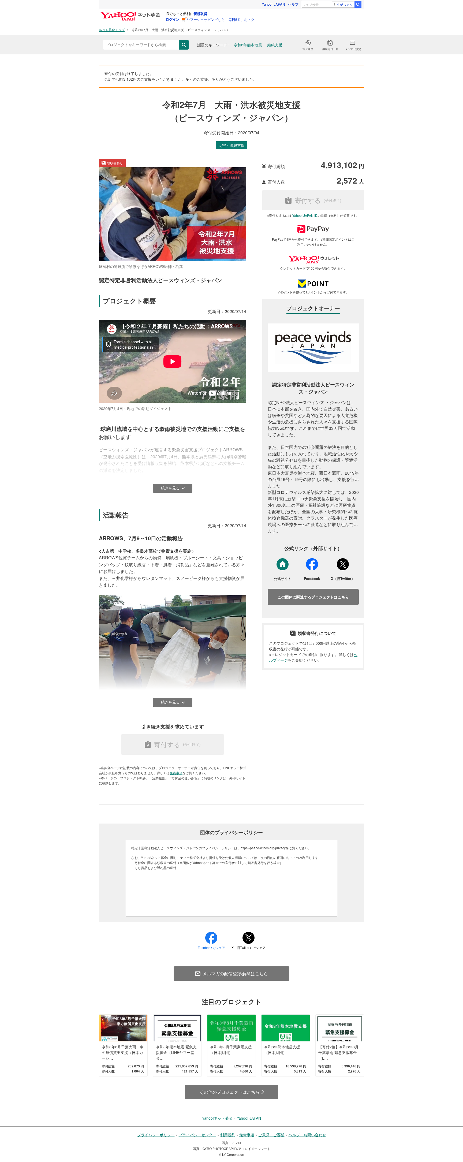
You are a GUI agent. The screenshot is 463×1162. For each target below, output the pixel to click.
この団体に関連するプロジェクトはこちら (313, 596)
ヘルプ (293, 4)
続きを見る (170, 488)
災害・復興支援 (231, 145)
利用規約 (227, 1134)
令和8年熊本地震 (248, 44)
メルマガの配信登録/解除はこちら (235, 973)
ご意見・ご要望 (271, 1134)
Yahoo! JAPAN (273, 4)
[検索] (357, 4)
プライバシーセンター (197, 1134)
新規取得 (200, 13)
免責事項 (176, 772)
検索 (183, 45)
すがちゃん (345, 4)
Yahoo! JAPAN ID (305, 215)
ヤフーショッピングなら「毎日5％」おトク (220, 19)
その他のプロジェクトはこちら (230, 1092)
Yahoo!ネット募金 (217, 1118)
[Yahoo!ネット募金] (131, 13)
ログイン (173, 19)
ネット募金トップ (112, 29)
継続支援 (274, 44)
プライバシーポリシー (156, 1134)
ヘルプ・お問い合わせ (307, 1134)
